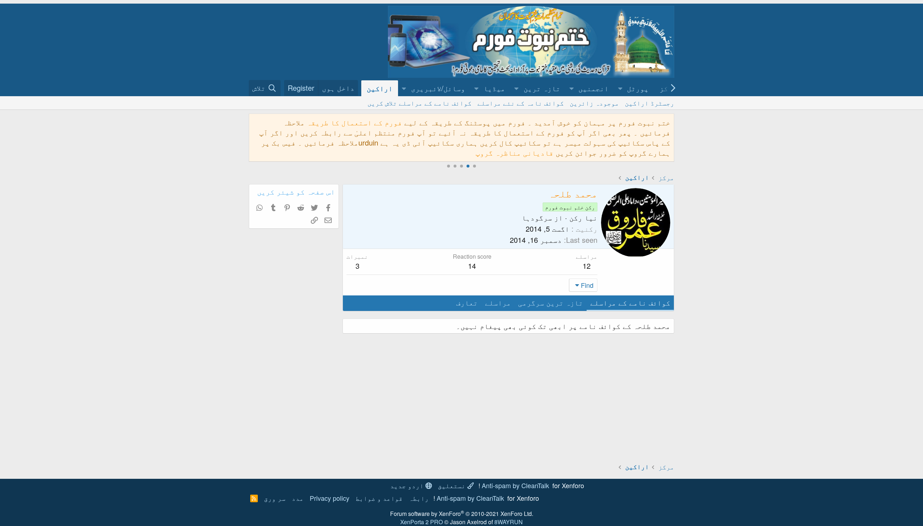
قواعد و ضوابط (379, 498)
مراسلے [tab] (498, 302)
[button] (620, 88)
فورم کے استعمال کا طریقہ (354, 122)
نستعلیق (452, 485)
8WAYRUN (508, 522)
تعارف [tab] (467, 302)
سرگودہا (537, 217)
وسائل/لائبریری (438, 88)
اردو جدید (407, 485)
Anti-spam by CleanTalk (515, 485)
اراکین (380, 88)
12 (587, 265)
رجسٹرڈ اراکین (649, 102)
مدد (298, 498)
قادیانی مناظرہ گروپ (514, 152)
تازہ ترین (542, 88)
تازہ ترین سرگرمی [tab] (550, 302)
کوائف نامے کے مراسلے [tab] (630, 302)
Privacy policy (329, 498)
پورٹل (638, 88)
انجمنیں (593, 88)
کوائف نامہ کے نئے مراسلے (520, 102)
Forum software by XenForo (461, 513)
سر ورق (275, 498)
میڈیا (494, 88)
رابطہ (419, 498)
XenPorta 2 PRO (421, 522)
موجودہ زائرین (594, 102)
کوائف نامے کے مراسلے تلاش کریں (419, 102)
